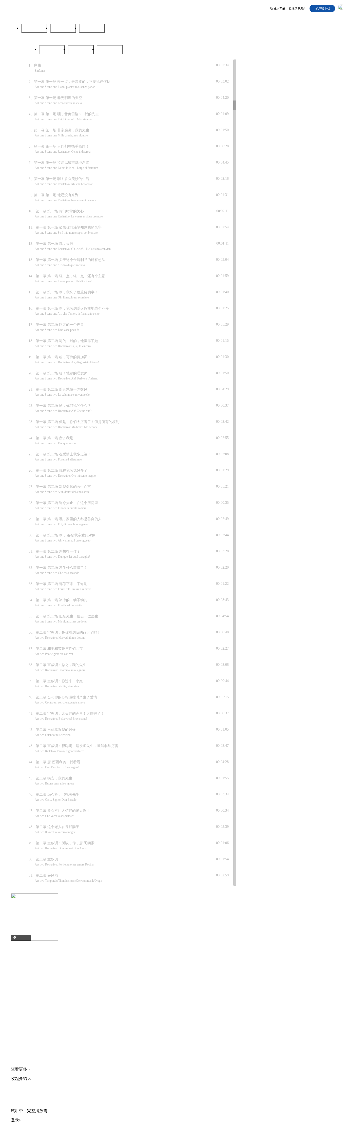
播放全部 (92, 28)
